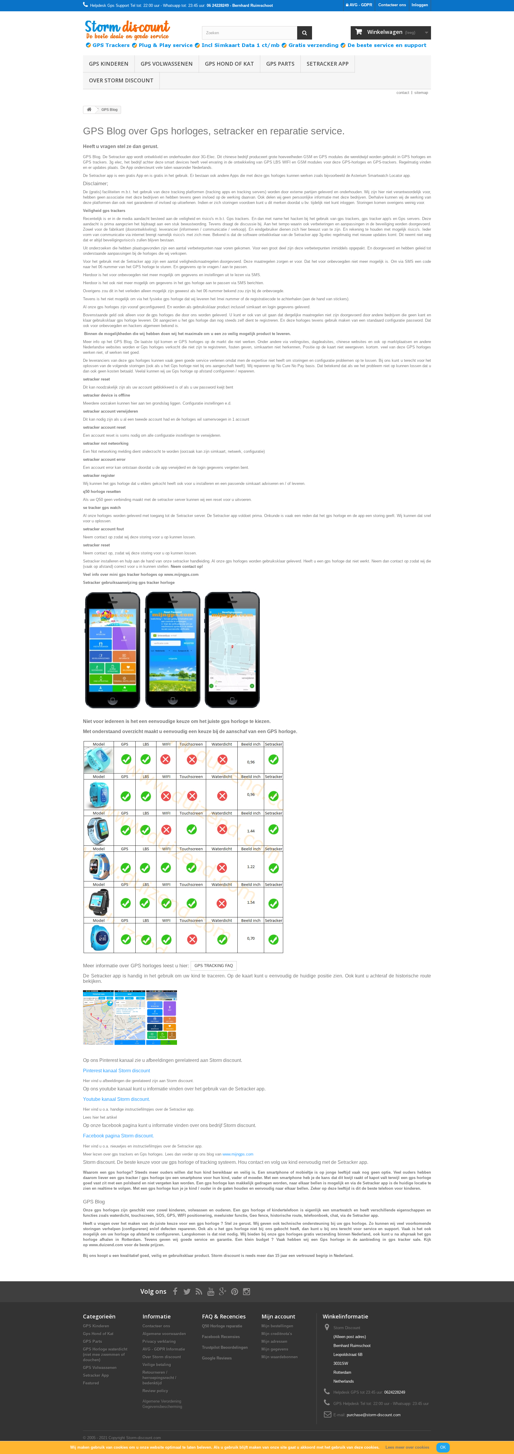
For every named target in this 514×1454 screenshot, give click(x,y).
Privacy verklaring (159, 1341)
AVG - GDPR (360, 5)
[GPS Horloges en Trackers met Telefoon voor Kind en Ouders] (138, 28)
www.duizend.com (106, 1245)
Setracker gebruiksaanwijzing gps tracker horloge (129, 582)
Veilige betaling (156, 1364)
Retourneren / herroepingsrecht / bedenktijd (159, 1377)
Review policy (155, 1391)
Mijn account (278, 1316)
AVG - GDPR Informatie (163, 1349)
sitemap (421, 92)
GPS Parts (280, 63)
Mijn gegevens (274, 1349)
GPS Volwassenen (167, 63)
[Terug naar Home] (89, 110)
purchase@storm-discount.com (374, 1415)
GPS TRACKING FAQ (214, 965)
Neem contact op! (186, 566)
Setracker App (328, 63)
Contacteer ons (392, 5)
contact (403, 92)
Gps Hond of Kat (229, 63)
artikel (111, 1117)
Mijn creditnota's (276, 1334)
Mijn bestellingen (277, 1326)
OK (443, 1447)
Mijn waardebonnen (279, 1357)
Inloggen (420, 5)
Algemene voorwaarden (164, 1334)
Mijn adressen (274, 1341)
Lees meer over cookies (407, 1447)
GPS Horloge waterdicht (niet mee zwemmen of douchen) (105, 1354)
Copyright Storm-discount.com (135, 1438)
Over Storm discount (121, 80)
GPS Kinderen (108, 63)
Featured (91, 1383)
